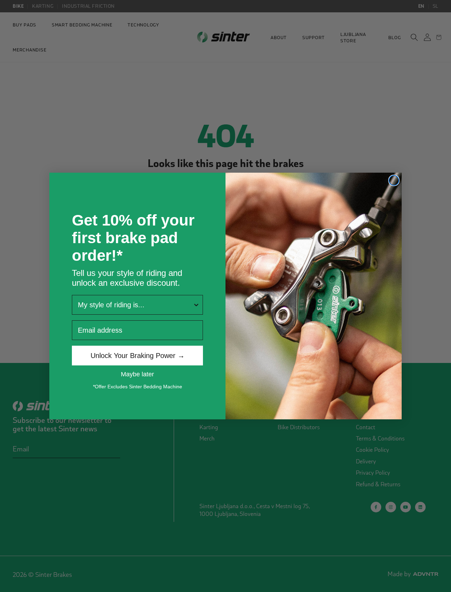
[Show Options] (196, 304)
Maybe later (137, 374)
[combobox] (135, 304)
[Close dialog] (394, 180)
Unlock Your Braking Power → (138, 355)
